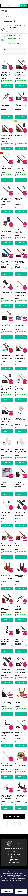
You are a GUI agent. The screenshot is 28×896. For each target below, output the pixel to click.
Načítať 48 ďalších (13, 816)
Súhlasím (20, 891)
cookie (13, 872)
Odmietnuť (7, 891)
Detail (21, 368)
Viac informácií (9, 882)
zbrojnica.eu (15, 859)
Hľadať (23, 5)
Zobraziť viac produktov (13, 43)
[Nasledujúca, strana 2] (14, 823)
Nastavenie (14, 886)
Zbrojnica (15, 857)
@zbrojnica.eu (15, 862)
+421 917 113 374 (15, 854)
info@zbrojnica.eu (15, 851)
